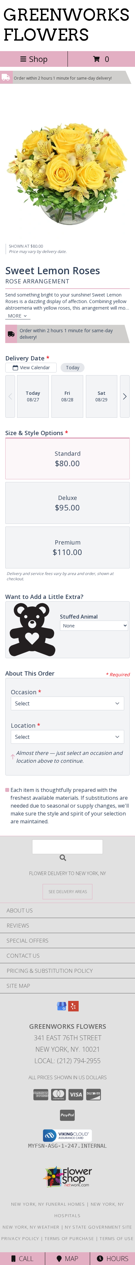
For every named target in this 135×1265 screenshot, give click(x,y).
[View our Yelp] (73, 1009)
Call (24, 1258)
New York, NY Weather (31, 1227)
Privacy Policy (20, 1238)
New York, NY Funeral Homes (48, 1204)
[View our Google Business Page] (61, 1009)
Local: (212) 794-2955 (67, 1060)
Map (70, 1258)
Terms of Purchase (69, 1238)
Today (72, 367)
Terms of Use (117, 1238)
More (14, 316)
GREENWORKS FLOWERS (66, 25)
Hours (115, 1258)
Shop (38, 58)
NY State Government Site (98, 1227)
